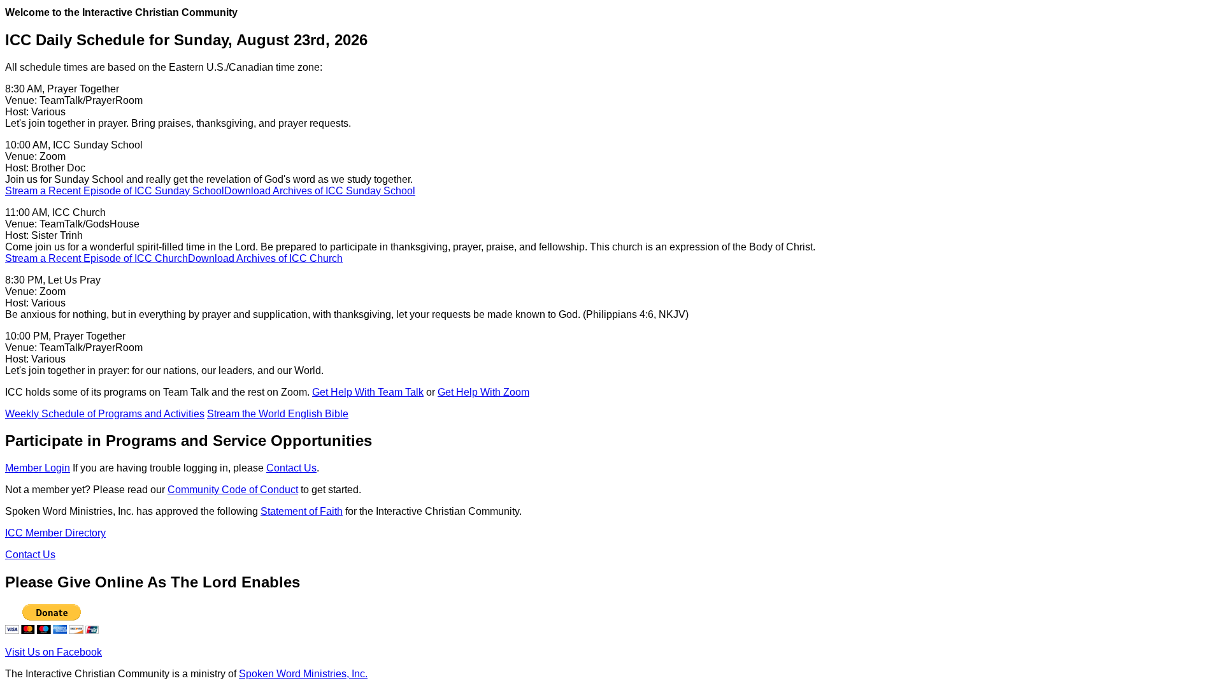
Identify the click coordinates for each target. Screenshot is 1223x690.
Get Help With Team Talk (368, 392)
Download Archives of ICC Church (265, 258)
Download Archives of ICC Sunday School (319, 190)
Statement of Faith (302, 511)
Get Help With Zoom (483, 392)
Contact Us (291, 468)
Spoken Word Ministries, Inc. (303, 673)
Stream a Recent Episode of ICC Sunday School (114, 190)
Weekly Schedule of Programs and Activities (104, 413)
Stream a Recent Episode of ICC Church (96, 258)
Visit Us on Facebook (53, 652)
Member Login (37, 468)
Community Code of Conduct (233, 489)
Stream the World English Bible (277, 413)
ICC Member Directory (55, 533)
